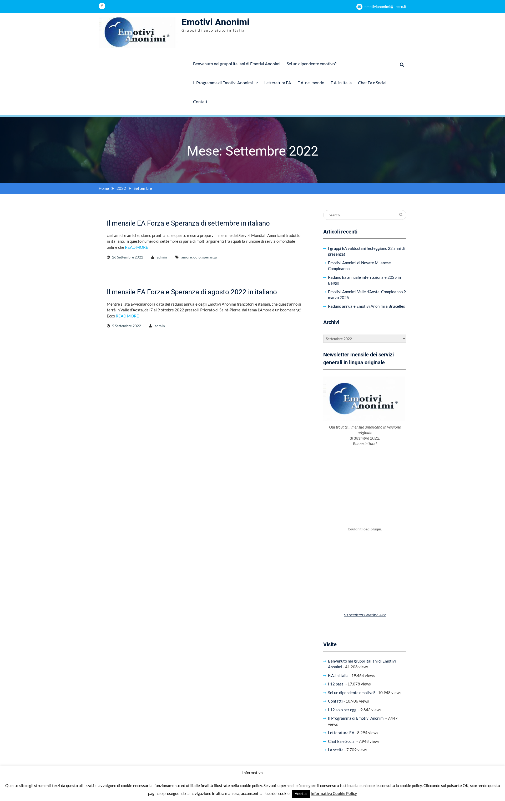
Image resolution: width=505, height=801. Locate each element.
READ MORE (136, 247)
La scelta (336, 749)
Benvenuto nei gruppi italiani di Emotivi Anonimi (236, 63)
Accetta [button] (301, 794)
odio (197, 257)
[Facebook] (102, 6)
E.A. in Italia (341, 82)
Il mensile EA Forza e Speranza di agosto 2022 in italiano (192, 292)
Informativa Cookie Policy (334, 793)
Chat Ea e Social (372, 82)
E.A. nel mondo (310, 82)
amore (186, 257)
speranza (209, 257)
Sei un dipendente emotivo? (311, 63)
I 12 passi (336, 683)
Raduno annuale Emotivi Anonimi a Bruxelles (366, 306)
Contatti (201, 101)
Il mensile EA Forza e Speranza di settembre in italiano (188, 223)
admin (162, 257)
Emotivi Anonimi (215, 22)
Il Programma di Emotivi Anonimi (223, 82)
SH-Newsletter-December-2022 (365, 615)
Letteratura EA (277, 82)
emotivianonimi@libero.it (385, 6)
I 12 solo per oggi (342, 709)
